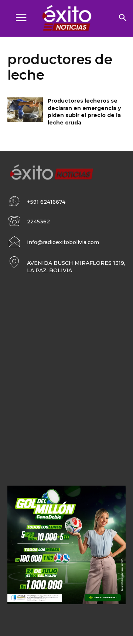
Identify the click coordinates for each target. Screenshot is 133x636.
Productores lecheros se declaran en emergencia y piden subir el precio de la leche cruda (84, 111)
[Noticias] (66, 18)
